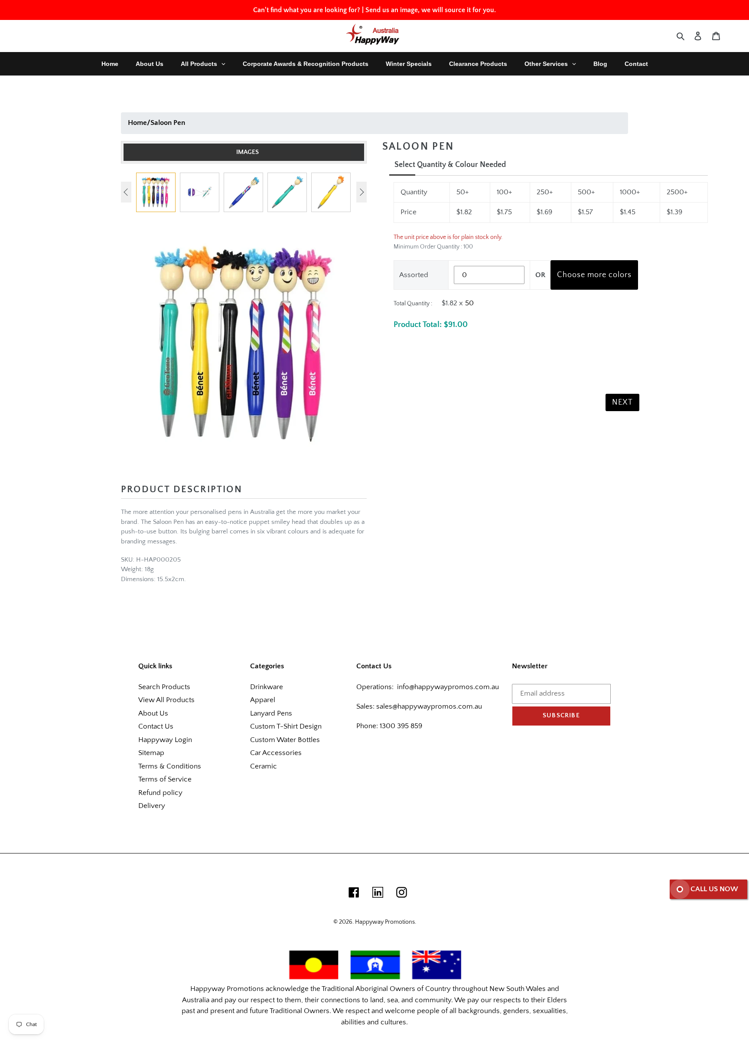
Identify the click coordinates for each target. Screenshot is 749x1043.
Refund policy (160, 793)
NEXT (622, 402)
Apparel (262, 700)
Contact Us (155, 726)
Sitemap (151, 753)
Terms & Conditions (169, 766)
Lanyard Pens (271, 713)
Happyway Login (165, 740)
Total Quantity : (413, 303)
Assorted (413, 275)
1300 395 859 (400, 726)
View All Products (166, 700)
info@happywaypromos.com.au (448, 687)
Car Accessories (276, 753)
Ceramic (263, 766)
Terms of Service (165, 779)
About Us (153, 713)
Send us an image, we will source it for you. (430, 10)
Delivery (151, 806)
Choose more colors (594, 275)
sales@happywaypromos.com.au (429, 706)
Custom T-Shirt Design (286, 726)
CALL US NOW (714, 889)
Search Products (164, 687)
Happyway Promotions (385, 922)
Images (247, 152)
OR (540, 275)
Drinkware (266, 687)
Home (137, 123)
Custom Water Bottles (285, 740)
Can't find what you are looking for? (306, 10)
